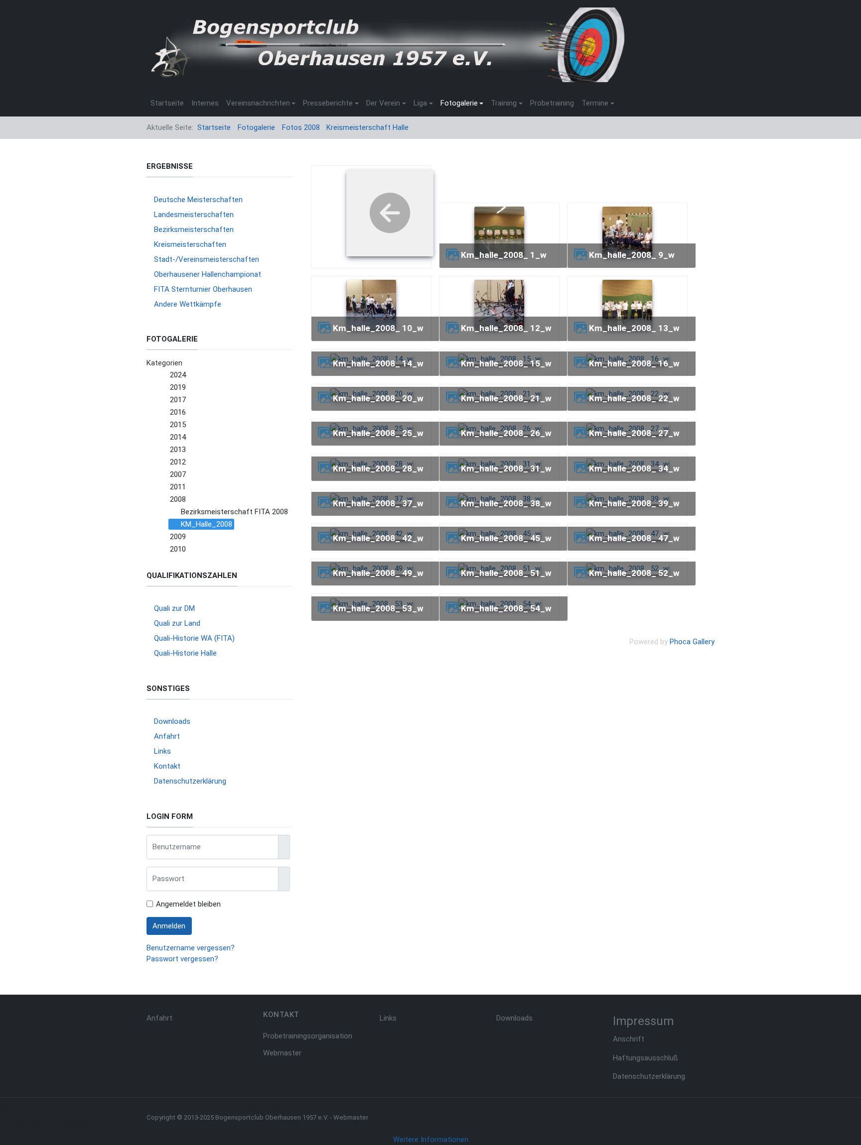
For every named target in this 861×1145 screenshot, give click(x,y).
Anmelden (168, 925)
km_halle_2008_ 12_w (506, 328)
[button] (260, 103)
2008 (178, 499)
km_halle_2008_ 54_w (506, 608)
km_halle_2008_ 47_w (634, 538)
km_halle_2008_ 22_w (634, 398)
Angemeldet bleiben (188, 904)
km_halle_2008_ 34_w (634, 468)
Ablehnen (75, 1124)
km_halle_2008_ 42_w (378, 538)
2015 (178, 424)
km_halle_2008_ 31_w (506, 468)
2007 (178, 474)
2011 (178, 486)
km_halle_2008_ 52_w (634, 573)
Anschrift (628, 1038)
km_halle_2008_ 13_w (634, 328)
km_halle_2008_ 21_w (506, 398)
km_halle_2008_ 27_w (634, 433)
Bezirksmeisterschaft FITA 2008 (234, 511)
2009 (178, 536)
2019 (178, 387)
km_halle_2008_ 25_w (378, 433)
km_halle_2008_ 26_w (506, 433)
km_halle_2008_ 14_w (378, 363)
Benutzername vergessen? (190, 947)
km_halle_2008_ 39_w (634, 503)
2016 (178, 412)
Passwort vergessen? (182, 958)
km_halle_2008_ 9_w (632, 255)
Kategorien (164, 362)
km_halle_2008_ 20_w (378, 398)
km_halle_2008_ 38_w (506, 503)
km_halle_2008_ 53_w (378, 608)
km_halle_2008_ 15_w (506, 363)
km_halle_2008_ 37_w (378, 503)
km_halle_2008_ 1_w (504, 255)
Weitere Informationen (430, 1139)
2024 (178, 374)
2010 (178, 549)
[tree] (219, 462)
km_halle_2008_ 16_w (634, 363)
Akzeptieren (25, 1124)
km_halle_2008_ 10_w (378, 328)
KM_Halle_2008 (206, 524)
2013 (178, 449)
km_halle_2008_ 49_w (378, 573)
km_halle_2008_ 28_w (378, 468)
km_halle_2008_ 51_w (506, 573)
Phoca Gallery (692, 641)
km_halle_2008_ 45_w (506, 538)
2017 (178, 399)
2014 (178, 437)
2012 (178, 462)
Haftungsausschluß (645, 1057)
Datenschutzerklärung (649, 1076)
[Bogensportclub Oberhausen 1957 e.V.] (385, 44)
